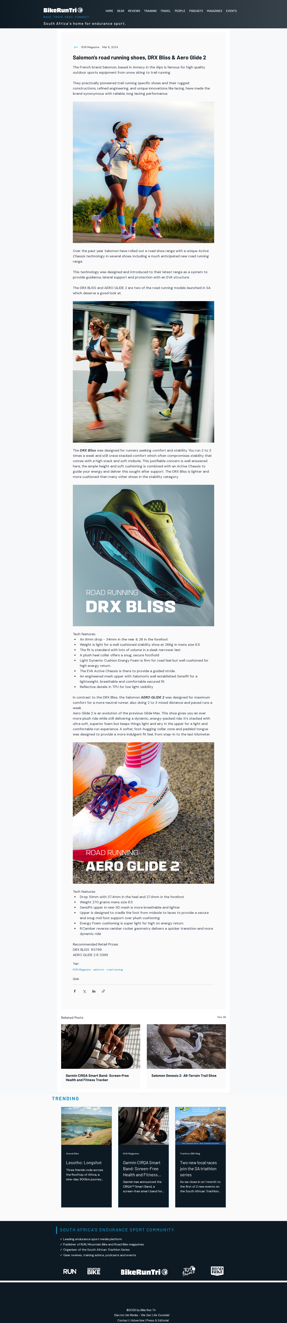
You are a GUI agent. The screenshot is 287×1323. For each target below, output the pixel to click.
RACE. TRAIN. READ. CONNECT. (66, 17)
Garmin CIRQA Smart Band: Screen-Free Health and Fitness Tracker (97, 1077)
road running (115, 969)
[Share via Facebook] (75, 991)
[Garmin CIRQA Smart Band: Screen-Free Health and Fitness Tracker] (100, 1046)
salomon (98, 969)
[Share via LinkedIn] (94, 991)
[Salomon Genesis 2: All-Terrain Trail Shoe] (186, 1046)
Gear (76, 978)
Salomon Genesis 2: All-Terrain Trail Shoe (184, 1075)
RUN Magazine (82, 969)
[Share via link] (103, 991)
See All (221, 1017)
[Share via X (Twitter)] (84, 991)
